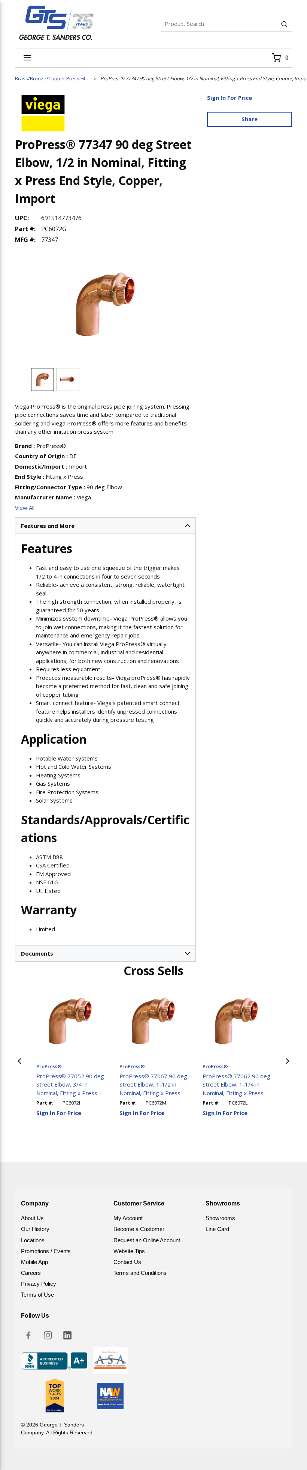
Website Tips (129, 1251)
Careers (31, 1273)
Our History (35, 1229)
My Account (128, 1218)
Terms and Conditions (140, 1273)
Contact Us (127, 1262)
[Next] (287, 1060)
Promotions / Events (46, 1251)
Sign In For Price (229, 97)
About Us (32, 1218)
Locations (33, 1240)
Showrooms (220, 1218)
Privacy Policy (38, 1284)
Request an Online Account (146, 1240)
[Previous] (19, 1060)
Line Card (217, 1229)
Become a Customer (138, 1229)
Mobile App (34, 1262)
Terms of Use (37, 1294)
